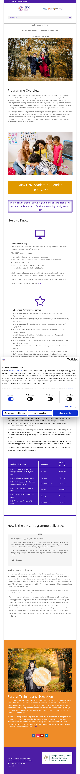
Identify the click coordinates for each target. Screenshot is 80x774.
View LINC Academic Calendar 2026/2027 (40, 187)
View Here (62, 472)
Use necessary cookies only (15, 413)
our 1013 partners (15, 371)
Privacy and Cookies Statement (17, 763)
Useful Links (11, 766)
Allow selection (40, 413)
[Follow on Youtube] (42, 735)
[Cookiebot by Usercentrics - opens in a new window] (68, 359)
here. (35, 727)
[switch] (30, 399)
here (39, 283)
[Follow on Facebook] (33, 735)
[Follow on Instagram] (38, 735)
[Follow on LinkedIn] (46, 735)
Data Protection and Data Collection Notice (20, 761)
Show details (68, 407)
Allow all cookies (65, 413)
